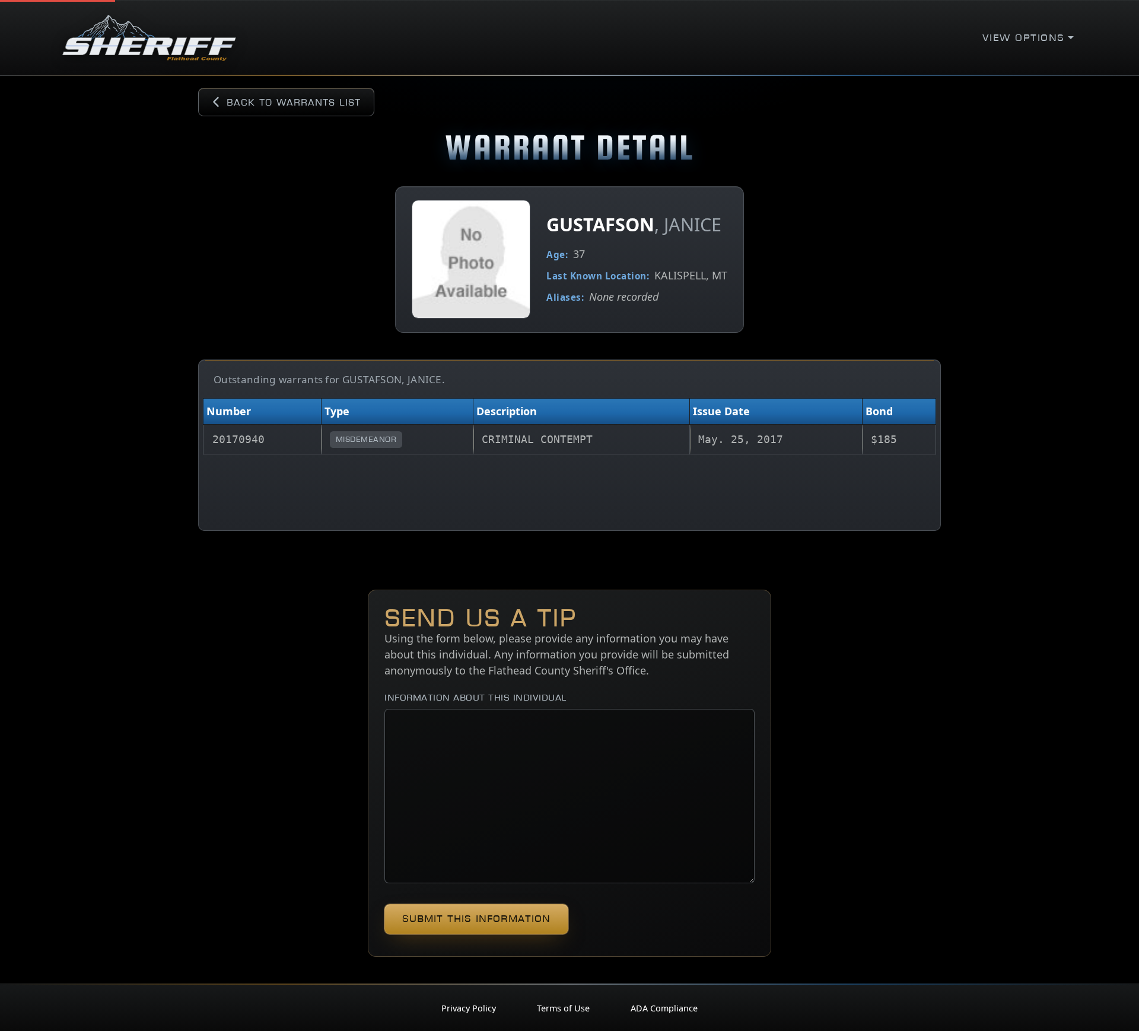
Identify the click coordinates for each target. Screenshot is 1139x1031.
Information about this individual (475, 697)
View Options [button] (1023, 37)
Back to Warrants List (294, 102)
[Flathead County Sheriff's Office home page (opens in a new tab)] (149, 37)
